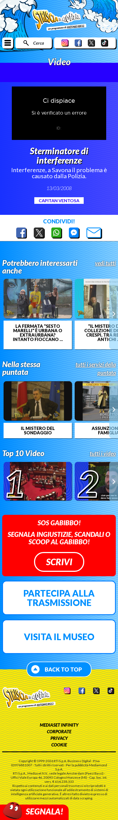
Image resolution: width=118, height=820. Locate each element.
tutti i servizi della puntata (95, 368)
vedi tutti (105, 263)
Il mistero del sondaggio (38, 430)
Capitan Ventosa (59, 200)
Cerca (38, 42)
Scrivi (59, 561)
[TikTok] (104, 43)
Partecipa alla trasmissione (59, 598)
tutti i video (103, 453)
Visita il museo (59, 636)
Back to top (63, 669)
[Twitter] (91, 43)
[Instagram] (65, 43)
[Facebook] (78, 43)
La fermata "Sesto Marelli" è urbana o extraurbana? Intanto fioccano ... (38, 333)
